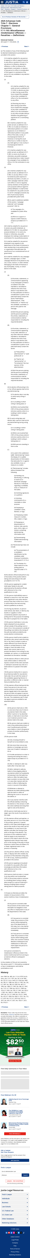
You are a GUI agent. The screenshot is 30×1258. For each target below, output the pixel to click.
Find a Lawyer (6, 1167)
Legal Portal (15, 1240)
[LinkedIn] (7, 1233)
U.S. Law (7, 6)
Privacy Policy (15, 1252)
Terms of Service (15, 1249)
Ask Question (15, 1160)
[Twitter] (21, 1233)
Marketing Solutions (9, 1223)
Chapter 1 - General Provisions (19, 9)
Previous (5, 46)
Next (26, 46)
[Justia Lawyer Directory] (23, 1233)
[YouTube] (9, 1233)
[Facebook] (11, 1233)
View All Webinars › (15, 1134)
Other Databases (8, 1219)
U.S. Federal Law (8, 1211)
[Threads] (16, 1233)
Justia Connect (15, 1237)
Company (15, 1243)
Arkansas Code (5, 7)
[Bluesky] (19, 1233)
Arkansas (11, 1014)
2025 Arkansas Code (15, 7)
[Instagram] (14, 1233)
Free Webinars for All (8, 1095)
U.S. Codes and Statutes (17, 6)
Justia (2, 6)
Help (15, 1246)
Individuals (6, 1199)
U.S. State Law (7, 1215)
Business (5, 1202)
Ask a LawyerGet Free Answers (7, 1151)
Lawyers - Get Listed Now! (15, 1181)
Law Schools (6, 1207)
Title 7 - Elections (5, 9)
